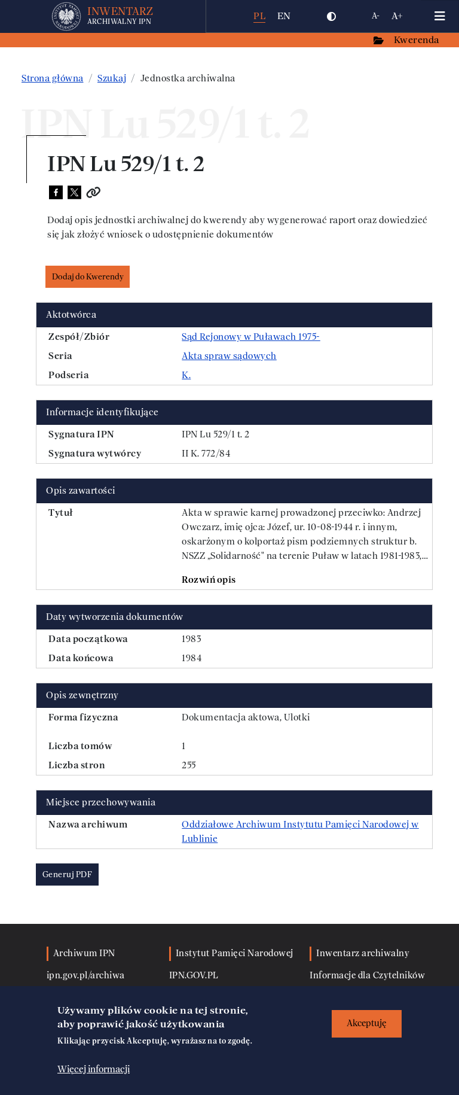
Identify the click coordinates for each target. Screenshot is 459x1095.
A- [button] (376, 16)
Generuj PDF (67, 874)
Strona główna (53, 78)
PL (259, 16)
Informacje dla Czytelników (367, 975)
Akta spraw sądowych (229, 356)
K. (186, 375)
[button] (331, 16)
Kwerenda (418, 40)
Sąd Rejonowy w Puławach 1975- (251, 336)
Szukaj (111, 78)
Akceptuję (367, 1023)
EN (284, 16)
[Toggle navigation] (440, 16)
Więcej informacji (93, 1069)
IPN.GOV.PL (194, 975)
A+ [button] (397, 16)
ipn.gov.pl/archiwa (86, 975)
